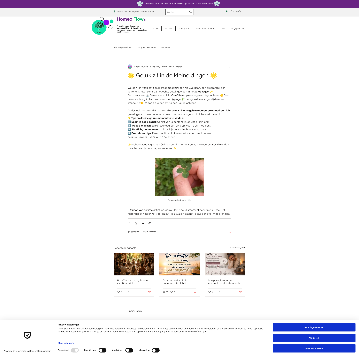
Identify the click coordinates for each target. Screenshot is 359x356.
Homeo (131, 19)
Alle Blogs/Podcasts (123, 47)
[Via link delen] (149, 223)
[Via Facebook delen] (129, 223)
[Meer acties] (229, 66)
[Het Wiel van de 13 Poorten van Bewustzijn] (134, 264)
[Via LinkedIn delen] (142, 223)
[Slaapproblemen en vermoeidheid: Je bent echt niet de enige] (225, 264)
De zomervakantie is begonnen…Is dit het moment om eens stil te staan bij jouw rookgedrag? (179, 282)
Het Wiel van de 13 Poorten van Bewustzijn (133, 282)
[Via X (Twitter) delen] (135, 223)
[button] (205, 28)
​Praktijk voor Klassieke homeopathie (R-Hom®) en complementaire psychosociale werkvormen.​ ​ (132, 29)
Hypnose (165, 47)
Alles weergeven (237, 247)
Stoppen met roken (147, 47)
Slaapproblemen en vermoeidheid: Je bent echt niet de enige (224, 282)
